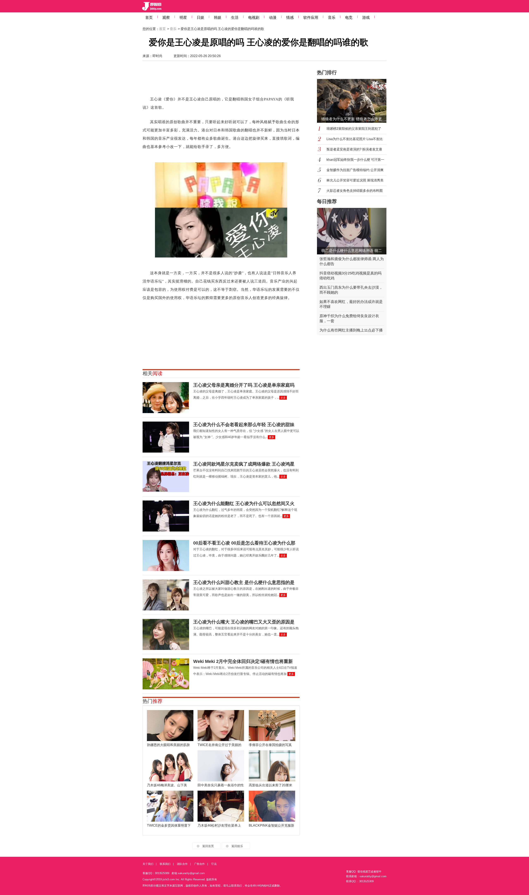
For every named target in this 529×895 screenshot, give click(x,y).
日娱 (200, 17)
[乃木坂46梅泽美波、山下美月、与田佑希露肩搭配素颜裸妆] (170, 765)
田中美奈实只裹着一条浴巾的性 (221, 785)
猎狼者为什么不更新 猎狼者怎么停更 (351, 119)
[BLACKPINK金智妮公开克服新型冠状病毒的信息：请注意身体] (272, 806)
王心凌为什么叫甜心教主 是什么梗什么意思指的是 (243, 582)
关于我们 (148, 863)
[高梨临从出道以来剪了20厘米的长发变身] (272, 765)
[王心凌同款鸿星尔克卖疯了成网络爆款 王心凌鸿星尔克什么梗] (166, 476)
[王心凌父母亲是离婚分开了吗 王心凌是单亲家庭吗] (166, 397)
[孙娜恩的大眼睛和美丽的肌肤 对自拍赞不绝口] (170, 725)
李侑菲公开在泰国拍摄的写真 (270, 745)
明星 (183, 17)
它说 (214, 863)
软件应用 (310, 17)
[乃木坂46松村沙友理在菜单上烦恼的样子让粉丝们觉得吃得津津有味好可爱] (221, 806)
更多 (283, 397)
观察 (166, 17)
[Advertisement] (221, 80)
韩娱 (217, 17)
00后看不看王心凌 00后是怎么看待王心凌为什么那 (244, 543)
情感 (290, 17)
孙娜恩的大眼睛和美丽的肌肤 (168, 745)
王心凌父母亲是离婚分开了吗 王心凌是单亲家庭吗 (243, 385)
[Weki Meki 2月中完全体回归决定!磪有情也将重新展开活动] (166, 673)
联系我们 (165, 863)
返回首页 (208, 846)
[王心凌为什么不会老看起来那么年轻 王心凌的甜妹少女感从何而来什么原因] (166, 437)
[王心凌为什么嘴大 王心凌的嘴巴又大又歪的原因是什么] (166, 634)
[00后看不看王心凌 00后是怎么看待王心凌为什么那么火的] (166, 555)
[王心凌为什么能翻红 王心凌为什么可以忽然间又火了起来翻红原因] (166, 516)
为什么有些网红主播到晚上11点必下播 (351, 330)
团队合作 (182, 863)
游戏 (366, 17)
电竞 (349, 17)
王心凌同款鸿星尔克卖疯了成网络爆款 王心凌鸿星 (243, 464)
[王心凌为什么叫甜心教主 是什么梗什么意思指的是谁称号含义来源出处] (166, 594)
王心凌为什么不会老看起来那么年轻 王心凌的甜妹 (243, 424)
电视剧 (253, 17)
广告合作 (199, 863)
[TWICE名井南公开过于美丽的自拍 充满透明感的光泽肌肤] (221, 725)
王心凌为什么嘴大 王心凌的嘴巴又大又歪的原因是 (243, 621)
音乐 (331, 17)
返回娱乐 (237, 846)
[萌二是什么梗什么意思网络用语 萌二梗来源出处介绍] (351, 231)
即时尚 (157, 56)
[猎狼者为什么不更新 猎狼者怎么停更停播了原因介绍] (354, 101)
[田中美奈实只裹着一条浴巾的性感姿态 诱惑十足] (221, 765)
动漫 (272, 17)
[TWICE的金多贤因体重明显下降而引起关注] (170, 806)
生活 (234, 17)
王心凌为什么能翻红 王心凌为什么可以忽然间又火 (243, 503)
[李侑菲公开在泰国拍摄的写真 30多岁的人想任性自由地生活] (272, 725)
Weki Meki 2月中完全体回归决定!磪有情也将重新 (243, 661)
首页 (149, 17)
